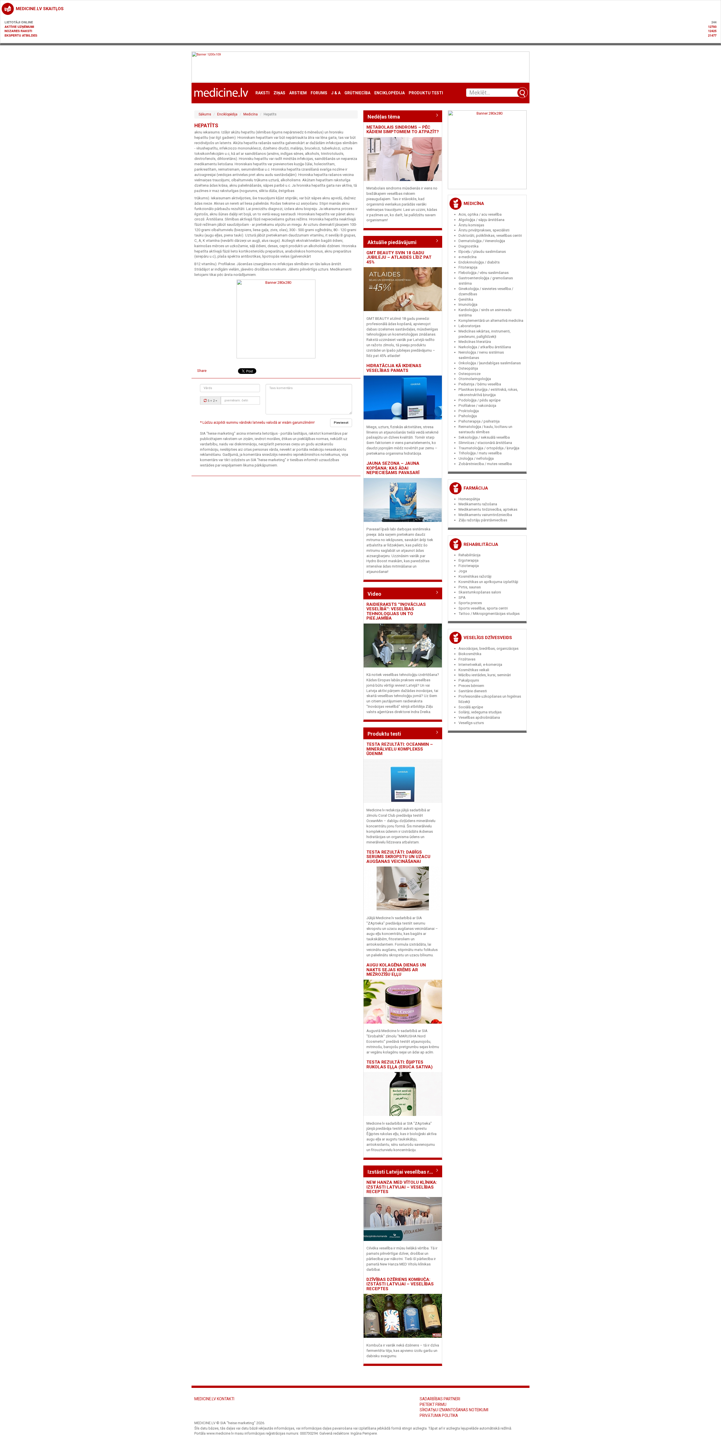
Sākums (205, 114)
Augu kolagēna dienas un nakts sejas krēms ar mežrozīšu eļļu (396, 970)
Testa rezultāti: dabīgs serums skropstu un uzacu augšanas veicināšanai (398, 857)
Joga (463, 571)
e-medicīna (468, 257)
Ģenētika (466, 299)
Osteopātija (468, 368)
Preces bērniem (471, 686)
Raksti (262, 93)
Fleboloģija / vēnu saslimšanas (484, 273)
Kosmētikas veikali (474, 670)
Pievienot (341, 423)
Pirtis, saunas (470, 587)
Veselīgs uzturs (471, 723)
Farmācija (476, 488)
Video (374, 594)
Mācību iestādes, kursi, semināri (485, 675)
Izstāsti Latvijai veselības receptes (403, 1172)
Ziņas (279, 93)
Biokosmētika (470, 654)
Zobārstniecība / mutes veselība (485, 464)
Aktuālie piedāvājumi (392, 242)
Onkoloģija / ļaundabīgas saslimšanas (490, 363)
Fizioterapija (469, 566)
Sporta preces (470, 603)
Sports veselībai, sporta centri (483, 608)
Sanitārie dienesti (473, 691)
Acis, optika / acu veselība (480, 214)
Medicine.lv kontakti (214, 1399)
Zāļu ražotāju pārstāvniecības (483, 520)
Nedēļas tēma (384, 117)
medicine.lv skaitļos (40, 8)
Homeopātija (469, 499)
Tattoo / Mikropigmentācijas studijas (489, 613)
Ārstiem (298, 93)
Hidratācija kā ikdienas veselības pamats (393, 368)
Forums (319, 93)
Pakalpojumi (469, 680)
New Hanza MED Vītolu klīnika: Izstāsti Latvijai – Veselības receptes (401, 1187)
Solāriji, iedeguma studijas (480, 712)
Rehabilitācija (481, 544)
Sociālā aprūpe (471, 707)
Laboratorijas (469, 326)
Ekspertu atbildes (21, 35)
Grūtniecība (357, 93)
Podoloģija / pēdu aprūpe (479, 400)
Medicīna (250, 114)
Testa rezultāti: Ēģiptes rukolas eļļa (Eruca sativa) (399, 1064)
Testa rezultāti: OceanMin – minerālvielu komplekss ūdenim (399, 749)
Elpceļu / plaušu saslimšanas (482, 251)
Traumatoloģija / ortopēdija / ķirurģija (489, 448)
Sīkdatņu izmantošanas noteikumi (454, 1410)
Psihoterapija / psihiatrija (479, 421)
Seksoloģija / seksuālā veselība (484, 437)
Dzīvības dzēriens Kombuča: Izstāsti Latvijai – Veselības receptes (400, 1284)
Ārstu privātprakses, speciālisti (484, 230)
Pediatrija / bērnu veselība (480, 384)
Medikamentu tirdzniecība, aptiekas (488, 509)
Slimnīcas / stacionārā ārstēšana (485, 443)
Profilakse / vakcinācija (477, 405)
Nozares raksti (18, 31)
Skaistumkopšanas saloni (480, 592)
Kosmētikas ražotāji (475, 576)
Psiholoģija (468, 416)
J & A (336, 93)
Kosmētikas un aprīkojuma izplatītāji (488, 582)
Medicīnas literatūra (475, 342)
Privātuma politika (439, 1415)
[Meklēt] (522, 92)
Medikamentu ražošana (478, 504)
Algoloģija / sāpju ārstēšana (481, 220)
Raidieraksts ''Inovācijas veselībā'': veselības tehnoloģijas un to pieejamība (396, 611)
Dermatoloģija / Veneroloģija (482, 241)
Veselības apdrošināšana (479, 717)
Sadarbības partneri (440, 1399)
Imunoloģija (468, 304)
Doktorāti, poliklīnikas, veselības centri (490, 235)
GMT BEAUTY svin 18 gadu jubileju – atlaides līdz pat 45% (398, 257)
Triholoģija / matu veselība (480, 453)
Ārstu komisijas (471, 225)
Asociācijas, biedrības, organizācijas (489, 648)
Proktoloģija (469, 411)
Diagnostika (469, 246)
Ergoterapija (469, 560)
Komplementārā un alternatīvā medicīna (491, 320)
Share (201, 371)
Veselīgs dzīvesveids (488, 637)
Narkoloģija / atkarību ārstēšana (485, 347)
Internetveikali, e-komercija (480, 664)
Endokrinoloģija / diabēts (479, 262)
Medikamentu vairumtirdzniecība (485, 515)
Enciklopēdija (389, 93)
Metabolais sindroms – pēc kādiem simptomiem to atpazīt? (402, 130)
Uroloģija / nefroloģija (476, 458)
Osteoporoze (469, 374)
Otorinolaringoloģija (475, 379)
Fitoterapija (468, 267)
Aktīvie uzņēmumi (19, 26)
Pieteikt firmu (433, 1404)
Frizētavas (467, 659)
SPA (462, 597)
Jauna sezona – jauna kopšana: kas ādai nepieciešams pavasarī (392, 468)
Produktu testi (426, 93)
